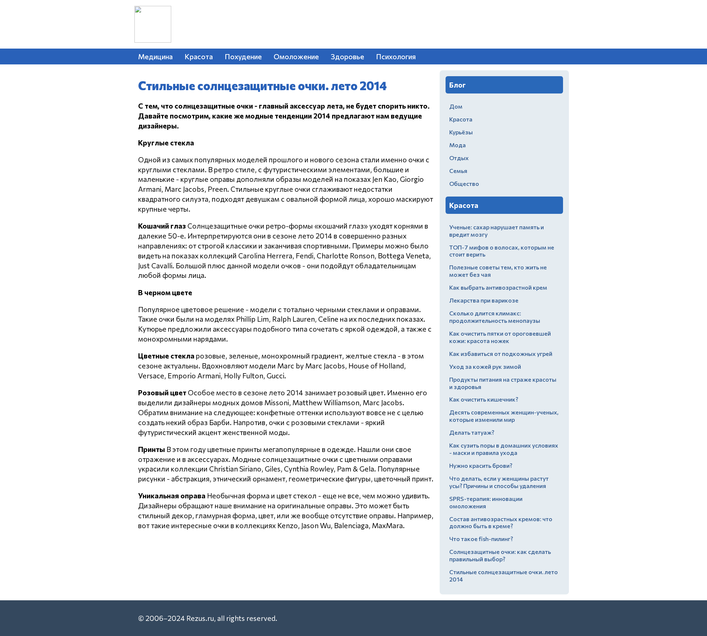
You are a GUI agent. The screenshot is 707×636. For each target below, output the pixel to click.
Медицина (155, 56)
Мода (457, 144)
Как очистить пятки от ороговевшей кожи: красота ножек (500, 337)
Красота (198, 56)
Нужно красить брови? (480, 465)
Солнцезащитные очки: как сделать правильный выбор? (500, 555)
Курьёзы (461, 131)
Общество (464, 183)
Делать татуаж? (471, 432)
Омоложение (296, 56)
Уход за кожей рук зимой (485, 366)
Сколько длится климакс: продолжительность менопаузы (494, 317)
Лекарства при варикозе (483, 300)
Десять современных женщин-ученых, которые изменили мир (504, 416)
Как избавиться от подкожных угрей (500, 353)
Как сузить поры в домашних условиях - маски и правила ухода (503, 449)
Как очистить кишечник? (483, 399)
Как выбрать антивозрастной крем (498, 287)
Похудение (243, 56)
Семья (458, 170)
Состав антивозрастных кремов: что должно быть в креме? (500, 522)
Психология (396, 56)
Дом (455, 106)
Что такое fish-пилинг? (481, 538)
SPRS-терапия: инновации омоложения (486, 502)
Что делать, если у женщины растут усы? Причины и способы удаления (499, 482)
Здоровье (347, 56)
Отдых (459, 157)
